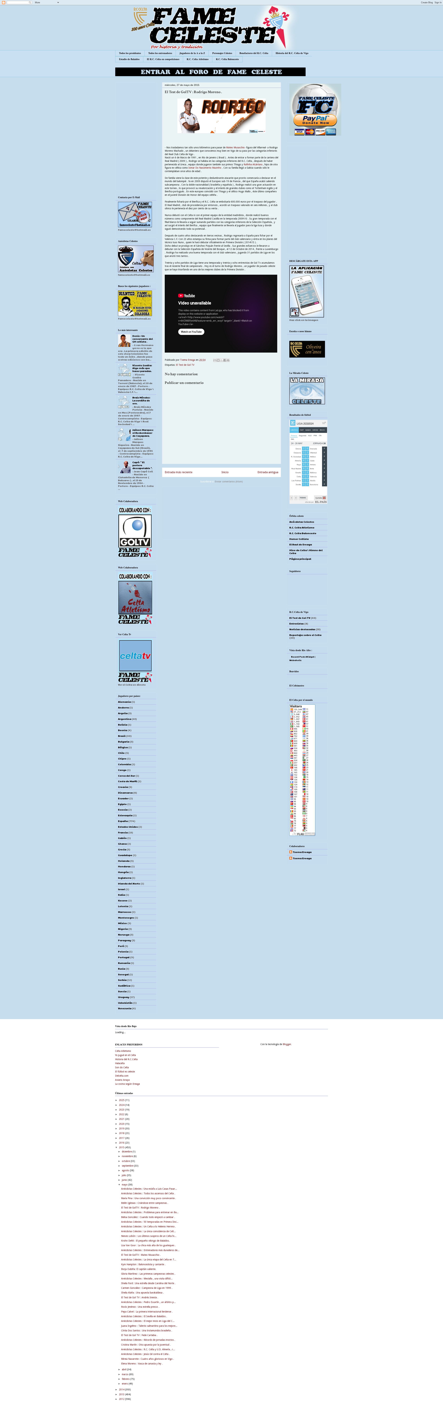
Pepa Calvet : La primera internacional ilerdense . (147, 1311)
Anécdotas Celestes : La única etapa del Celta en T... (148, 1259)
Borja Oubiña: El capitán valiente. (138, 1269)
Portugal (123, 957)
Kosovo (123, 900)
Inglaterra (124, 877)
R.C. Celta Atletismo (198, 59)
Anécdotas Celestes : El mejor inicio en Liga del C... (148, 1321)
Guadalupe (125, 855)
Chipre (122, 758)
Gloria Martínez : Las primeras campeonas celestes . (148, 1273)
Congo (122, 770)
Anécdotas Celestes (301, 521)
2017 (122, 1138)
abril (124, 1369)
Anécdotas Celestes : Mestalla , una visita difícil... (147, 1278)
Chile (121, 752)
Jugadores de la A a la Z (192, 53)
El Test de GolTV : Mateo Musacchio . (141, 1254)
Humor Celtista (299, 539)
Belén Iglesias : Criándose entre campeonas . (144, 1203)
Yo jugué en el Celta (125, 1055)
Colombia (124, 764)
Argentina (124, 719)
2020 (122, 1123)
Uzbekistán (125, 1002)
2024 (122, 1105)
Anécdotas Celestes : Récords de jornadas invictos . (148, 1339)
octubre (126, 1161)
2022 (122, 1114)
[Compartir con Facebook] (225, 360)
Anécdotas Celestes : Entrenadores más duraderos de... (150, 1250)
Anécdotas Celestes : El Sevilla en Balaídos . (144, 1316)
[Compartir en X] (221, 360)
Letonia (123, 906)
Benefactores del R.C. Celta (253, 53)
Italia (121, 894)
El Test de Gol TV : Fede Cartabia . (139, 1335)
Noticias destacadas (302, 629)
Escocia (123, 809)
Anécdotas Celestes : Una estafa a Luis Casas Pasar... (149, 1188)
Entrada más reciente (178, 472)
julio (124, 1175)
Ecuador (123, 798)
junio (125, 1180)
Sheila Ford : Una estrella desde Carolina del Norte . (148, 1283)
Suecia (122, 991)
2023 (122, 1109)
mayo (125, 1184)
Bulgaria (123, 741)
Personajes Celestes (222, 53)
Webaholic (295, 660)
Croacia (123, 787)
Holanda (123, 860)
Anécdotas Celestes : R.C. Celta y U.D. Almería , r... (148, 1349)
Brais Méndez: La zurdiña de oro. (141, 400)
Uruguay (123, 997)
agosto (126, 1170)
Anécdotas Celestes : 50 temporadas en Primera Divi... (149, 1221)
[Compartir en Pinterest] (228, 360)
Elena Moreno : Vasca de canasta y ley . (142, 1363)
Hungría (123, 872)
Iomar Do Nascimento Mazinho (205, 167)
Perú (121, 946)
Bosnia (122, 730)
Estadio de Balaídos (129, 59)
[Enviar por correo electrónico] (215, 360)
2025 (122, 1100)
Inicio (225, 472)
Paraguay (124, 940)
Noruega (123, 934)
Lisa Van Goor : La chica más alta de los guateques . (148, 1245)
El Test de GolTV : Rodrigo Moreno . (140, 1207)
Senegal (123, 974)
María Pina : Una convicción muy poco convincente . (148, 1198)
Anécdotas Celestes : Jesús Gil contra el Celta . (145, 1354)
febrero (126, 1379)
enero (125, 1383)
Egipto (122, 804)
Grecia (122, 849)
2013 (122, 1394)
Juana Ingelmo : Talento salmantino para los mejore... (149, 1325)
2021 (122, 1119)
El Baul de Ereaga (300, 544)
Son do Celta (122, 1067)
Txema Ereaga (188, 359)
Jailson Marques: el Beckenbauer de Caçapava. (142, 432)
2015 (122, 1147)
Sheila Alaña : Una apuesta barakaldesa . (142, 1292)
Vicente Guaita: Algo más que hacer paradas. (142, 368)
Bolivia (122, 724)
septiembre (128, 1165)
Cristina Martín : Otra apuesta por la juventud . (146, 1344)
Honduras (124, 866)
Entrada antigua (267, 472)
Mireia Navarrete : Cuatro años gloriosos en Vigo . (147, 1358)
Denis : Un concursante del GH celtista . (142, 338)
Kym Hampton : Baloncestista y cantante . (143, 1264)
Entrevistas (296, 623)
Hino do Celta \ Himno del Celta (306, 551)
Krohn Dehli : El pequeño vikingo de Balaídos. (145, 1240)
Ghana (122, 843)
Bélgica (123, 747)
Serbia (122, 980)
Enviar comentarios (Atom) (229, 481)
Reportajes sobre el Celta (305, 635)
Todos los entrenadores (160, 53)
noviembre (128, 1156)
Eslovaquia (125, 815)
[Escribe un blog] (218, 360)
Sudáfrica (124, 985)
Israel (121, 889)
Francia (123, 832)
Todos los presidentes (130, 53)
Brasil (121, 736)
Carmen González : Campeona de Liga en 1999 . (146, 1288)
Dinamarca (125, 792)
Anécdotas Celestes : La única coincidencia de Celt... (148, 1231)
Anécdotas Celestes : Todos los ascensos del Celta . (148, 1193)
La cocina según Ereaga (127, 1083)
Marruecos (124, 912)
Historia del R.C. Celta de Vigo (292, 53)
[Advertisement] (221, 512)
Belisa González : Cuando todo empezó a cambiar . (148, 1217)
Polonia (123, 951)
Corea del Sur (126, 775)
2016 (122, 1142)
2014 (122, 1389)
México (122, 923)
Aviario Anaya (122, 1079)
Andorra (123, 707)
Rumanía (124, 963)
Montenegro (126, 917)
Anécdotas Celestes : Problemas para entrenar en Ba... (150, 1212)
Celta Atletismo (123, 1051)
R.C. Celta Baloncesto (227, 59)
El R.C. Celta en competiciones (163, 59)
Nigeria (123, 928)
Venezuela (124, 1008)
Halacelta (120, 1063)
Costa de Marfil (127, 781)
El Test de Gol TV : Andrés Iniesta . (139, 1297)
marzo (125, 1374)
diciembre (127, 1151)
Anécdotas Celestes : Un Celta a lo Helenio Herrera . (148, 1226)
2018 (122, 1133)
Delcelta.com (121, 1075)
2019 (122, 1128)
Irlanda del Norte (129, 883)
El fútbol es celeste (125, 1071)
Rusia (121, 968)
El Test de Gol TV (185, 364)
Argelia (123, 713)
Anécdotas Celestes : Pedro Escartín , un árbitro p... (148, 1302)
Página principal (300, 558)
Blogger (287, 1044)
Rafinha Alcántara (253, 164)
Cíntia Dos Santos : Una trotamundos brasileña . (146, 1330)
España (123, 821)
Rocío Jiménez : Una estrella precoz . (140, 1306)
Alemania (124, 701)
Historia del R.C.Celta (126, 1059)
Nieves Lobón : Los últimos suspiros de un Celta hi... (148, 1236)
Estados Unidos (128, 826)
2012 (122, 1399)
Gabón (122, 838)
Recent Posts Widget (302, 656)
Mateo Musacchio (235, 147)
